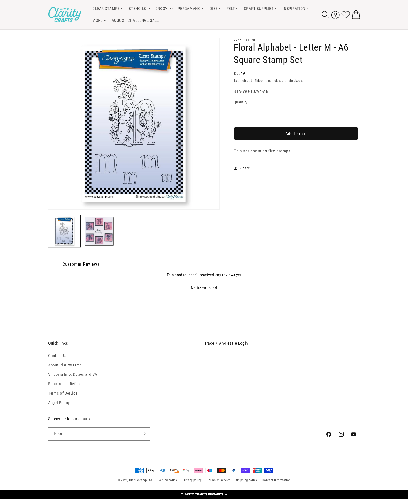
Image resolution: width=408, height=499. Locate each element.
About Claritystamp (65, 364)
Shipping (261, 81)
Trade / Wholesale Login (226, 343)
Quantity (241, 102)
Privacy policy (192, 480)
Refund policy (167, 480)
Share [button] (245, 167)
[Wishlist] (346, 14)
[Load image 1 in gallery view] (64, 231)
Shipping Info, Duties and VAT (73, 374)
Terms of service (218, 480)
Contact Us (58, 355)
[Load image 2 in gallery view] (99, 231)
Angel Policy (59, 402)
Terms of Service (63, 393)
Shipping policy (246, 480)
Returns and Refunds (66, 383)
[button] (204, 494)
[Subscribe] (143, 433)
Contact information (276, 480)
